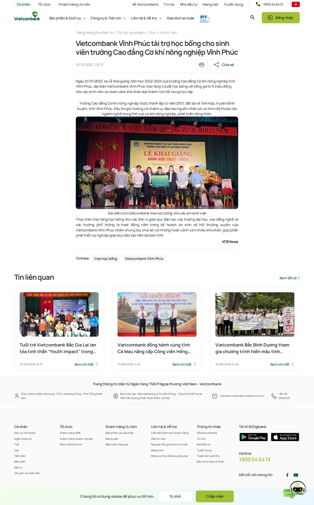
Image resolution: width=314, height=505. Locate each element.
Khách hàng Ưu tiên (74, 4)
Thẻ (16, 444)
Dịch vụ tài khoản (25, 433)
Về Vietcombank (145, 4)
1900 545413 (273, 4)
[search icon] (252, 18)
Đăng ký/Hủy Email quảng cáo (169, 456)
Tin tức (169, 4)
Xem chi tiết (84, 364)
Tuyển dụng (233, 4)
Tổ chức (44, 4)
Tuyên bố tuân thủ (208, 456)
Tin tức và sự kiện (131, 32)
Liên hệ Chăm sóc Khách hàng (170, 433)
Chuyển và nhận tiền (27, 473)
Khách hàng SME (70, 433)
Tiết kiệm (20, 456)
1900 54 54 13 (254, 459)
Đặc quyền (111, 438)
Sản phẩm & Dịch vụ (65, 18)
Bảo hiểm (20, 461)
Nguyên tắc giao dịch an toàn (169, 444)
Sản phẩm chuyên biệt (119, 433)
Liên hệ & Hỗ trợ (144, 18)
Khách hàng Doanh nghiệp (76, 438)
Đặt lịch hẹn (158, 438)
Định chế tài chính (71, 444)
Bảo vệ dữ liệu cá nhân (210, 461)
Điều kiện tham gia (117, 444)
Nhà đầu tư (188, 4)
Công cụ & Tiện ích (106, 18)
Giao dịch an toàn (181, 18)
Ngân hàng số (23, 438)
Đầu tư (18, 467)
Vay (16, 450)
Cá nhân (23, 4)
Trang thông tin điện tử (94, 32)
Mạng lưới (210, 4)
